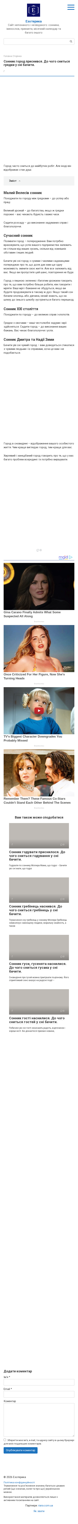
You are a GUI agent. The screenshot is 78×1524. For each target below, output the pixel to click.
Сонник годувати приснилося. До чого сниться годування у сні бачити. (37, 856)
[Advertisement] (39, 121)
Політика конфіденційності (19, 1482)
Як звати (39, 1511)
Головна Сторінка (13, 56)
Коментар (10, 1401)
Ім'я (7, 1377)
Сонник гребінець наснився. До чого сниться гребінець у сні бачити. (35, 910)
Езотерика (34, 21)
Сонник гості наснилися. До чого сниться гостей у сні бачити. (37, 1020)
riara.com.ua (45, 1505)
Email (8, 1389)
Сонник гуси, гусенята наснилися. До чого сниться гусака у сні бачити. (37, 967)
